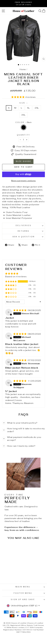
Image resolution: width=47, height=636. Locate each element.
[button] (18, 97)
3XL (23, 114)
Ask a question (23, 237)
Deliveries (23, 225)
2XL (37, 107)
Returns (23, 231)
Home (23, 69)
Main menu (23, 587)
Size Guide (23, 161)
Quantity (23, 135)
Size (23, 103)
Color (23, 122)
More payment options (23, 180)
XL (28, 107)
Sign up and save (23, 599)
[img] (20, 310)
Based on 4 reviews (16, 276)
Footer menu (23, 593)
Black (23, 127)
